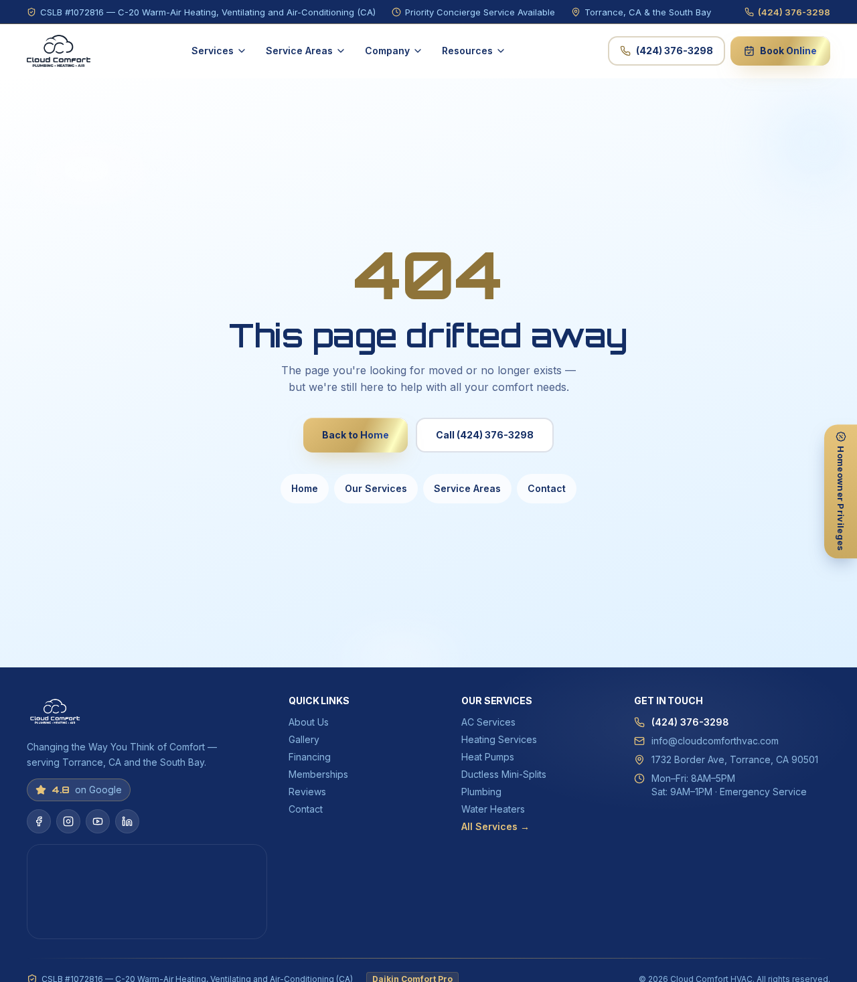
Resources (467, 50)
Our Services (376, 488)
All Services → (495, 826)
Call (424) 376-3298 (485, 434)
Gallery (304, 739)
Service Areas (299, 50)
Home (304, 488)
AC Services (488, 722)
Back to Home (355, 434)
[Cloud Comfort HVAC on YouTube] (98, 821)
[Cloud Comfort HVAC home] (58, 51)
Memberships (318, 774)
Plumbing (481, 791)
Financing (310, 756)
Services (212, 50)
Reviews (307, 791)
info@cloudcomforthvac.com (715, 740)
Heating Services (499, 739)
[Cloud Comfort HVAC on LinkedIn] (127, 821)
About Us (309, 722)
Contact (547, 488)
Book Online (788, 50)
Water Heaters (493, 809)
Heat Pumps (487, 756)
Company (387, 50)
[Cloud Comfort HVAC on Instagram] (68, 821)
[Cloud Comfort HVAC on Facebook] (39, 821)
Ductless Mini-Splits (503, 774)
